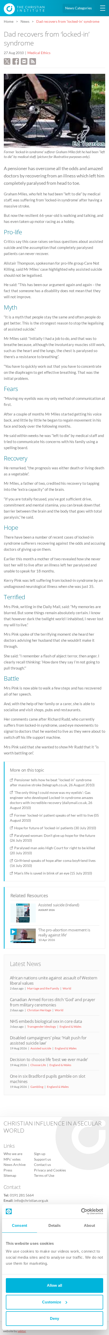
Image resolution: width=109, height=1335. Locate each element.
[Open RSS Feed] (32, 61)
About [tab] (89, 1225)
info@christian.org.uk (31, 1201)
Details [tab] (54, 1225)
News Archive (15, 1165)
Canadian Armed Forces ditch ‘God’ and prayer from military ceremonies (52, 1002)
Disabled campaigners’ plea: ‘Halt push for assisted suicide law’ (48, 1040)
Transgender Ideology (41, 1026)
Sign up (39, 1154)
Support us (42, 1159)
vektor (21, 1331)
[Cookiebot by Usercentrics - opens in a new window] (81, 1211)
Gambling (36, 1087)
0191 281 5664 (22, 1195)
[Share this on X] (7, 61)
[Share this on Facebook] (15, 61)
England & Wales (70, 1026)
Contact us (42, 1165)
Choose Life (38, 1065)
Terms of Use (44, 1175)
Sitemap (10, 1175)
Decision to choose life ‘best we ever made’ (49, 1059)
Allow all (54, 1285)
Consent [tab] (19, 1225)
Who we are (13, 1154)
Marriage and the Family (43, 988)
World (67, 988)
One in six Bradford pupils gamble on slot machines (47, 1078)
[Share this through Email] (24, 61)
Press (8, 1170)
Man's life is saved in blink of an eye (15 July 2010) (53, 873)
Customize (51, 1302)
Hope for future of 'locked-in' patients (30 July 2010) (55, 828)
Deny (54, 1318)
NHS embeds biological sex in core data (46, 1021)
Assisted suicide (40, 1048)
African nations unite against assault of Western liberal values (53, 980)
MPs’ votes (12, 1159)
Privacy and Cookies (50, 1170)
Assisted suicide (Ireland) (58, 904)
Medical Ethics (38, 53)
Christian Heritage (39, 1010)
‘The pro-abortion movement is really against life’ (64, 932)
